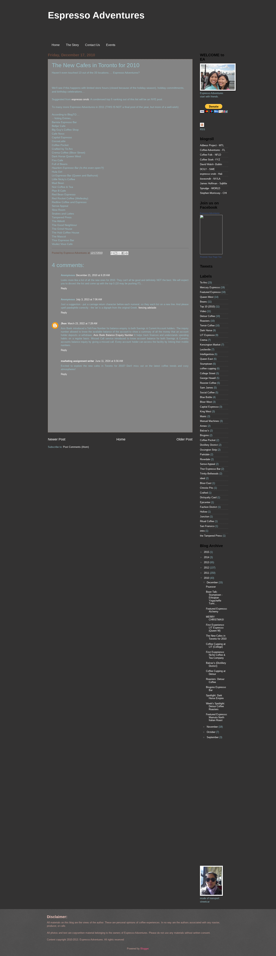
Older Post (184, 439)
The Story (72, 45)
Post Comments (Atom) (76, 447)
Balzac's (204, 430)
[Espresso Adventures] (211, 253)
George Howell (208, 378)
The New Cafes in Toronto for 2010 (216, 637)
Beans (203, 301)
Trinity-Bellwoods (209, 473)
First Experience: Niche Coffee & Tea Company (215, 655)
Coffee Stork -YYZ (210, 159)
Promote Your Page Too (211, 257)
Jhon (64, 323)
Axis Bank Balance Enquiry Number (113, 335)
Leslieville (205, 349)
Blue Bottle (206, 397)
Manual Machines (209, 421)
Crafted (204, 492)
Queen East (206, 359)
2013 (207, 562)
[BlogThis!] (116, 253)
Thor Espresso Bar (210, 468)
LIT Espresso (207, 335)
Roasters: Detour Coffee (215, 680)
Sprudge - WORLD (210, 188)
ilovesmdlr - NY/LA (210, 178)
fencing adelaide (147, 307)
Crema (203, 340)
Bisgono (204, 435)
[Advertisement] (211, 803)
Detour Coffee (207, 316)
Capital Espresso (209, 406)
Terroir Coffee (207, 325)
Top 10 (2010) (207, 306)
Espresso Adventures (96, 15)
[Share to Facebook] (123, 253)
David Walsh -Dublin (211, 164)
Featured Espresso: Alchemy (216, 610)
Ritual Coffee (207, 521)
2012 (207, 567)
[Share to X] (119, 253)
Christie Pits (206, 487)
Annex (203, 426)
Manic (203, 416)
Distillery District (209, 444)
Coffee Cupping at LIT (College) (215, 645)
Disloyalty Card (208, 497)
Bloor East (205, 483)
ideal (202, 478)
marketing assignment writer (77, 361)
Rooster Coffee (208, 383)
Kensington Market (210, 344)
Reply (64, 288)
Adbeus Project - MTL (212, 145)
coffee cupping (208, 368)
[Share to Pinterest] (126, 253)
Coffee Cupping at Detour (215, 672)
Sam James (206, 387)
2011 (207, 572)
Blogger (144, 948)
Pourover (211, 586)
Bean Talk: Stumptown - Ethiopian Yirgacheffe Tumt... (214, 597)
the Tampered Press (211, 535)
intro (202, 530)
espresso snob (80, 99)
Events (110, 45)
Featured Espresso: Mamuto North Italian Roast (216, 717)
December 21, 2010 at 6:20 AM (93, 275)
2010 (207, 578)
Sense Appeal (207, 464)
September (213, 737)
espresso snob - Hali (211, 173)
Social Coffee (207, 392)
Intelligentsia (207, 354)
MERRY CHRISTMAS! (215, 618)
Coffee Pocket (208, 440)
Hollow (203, 511)
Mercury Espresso (210, 287)
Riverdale (205, 459)
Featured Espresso (210, 292)
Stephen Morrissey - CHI (213, 193)
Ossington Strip (208, 449)
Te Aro (203, 282)
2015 (207, 552)
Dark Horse (206, 330)
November (213, 726)
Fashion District (208, 507)
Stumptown (206, 363)
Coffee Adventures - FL (212, 150)
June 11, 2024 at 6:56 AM (109, 361)
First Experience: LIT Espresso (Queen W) (215, 627)
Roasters (205, 320)
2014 (207, 557)
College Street (207, 373)
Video (203, 311)
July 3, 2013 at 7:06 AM (89, 299)
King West (205, 411)
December (213, 582)
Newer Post (56, 439)
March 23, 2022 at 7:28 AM (82, 323)
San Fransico (207, 526)
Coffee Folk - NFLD (210, 154)
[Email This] (112, 253)
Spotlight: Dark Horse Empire (215, 697)
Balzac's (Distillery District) (216, 664)
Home (56, 45)
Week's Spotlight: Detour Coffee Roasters (215, 706)
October (211, 732)
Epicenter (205, 502)
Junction (204, 516)
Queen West (206, 297)
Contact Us (92, 45)
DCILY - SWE (207, 169)
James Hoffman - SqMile (213, 183)
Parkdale (205, 454)
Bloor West (206, 401)
